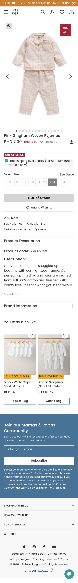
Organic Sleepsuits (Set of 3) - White (50, 384)
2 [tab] (20, 131)
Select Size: (12, 174)
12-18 (30, 182)
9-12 (19, 182)
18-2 (42, 182)
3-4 (62, 182)
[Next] (71, 76)
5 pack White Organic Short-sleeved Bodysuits (19, 384)
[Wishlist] (31, 335)
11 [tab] (48, 131)
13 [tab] (55, 131)
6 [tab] (32, 131)
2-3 (52, 182)
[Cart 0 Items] (71, 12)
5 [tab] (29, 131)
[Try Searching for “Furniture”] (42, 12)
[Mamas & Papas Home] (15, 12)
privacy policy (53, 477)
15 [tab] (61, 131)
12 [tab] (52, 131)
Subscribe (39, 460)
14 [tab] (58, 131)
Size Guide (67, 174)
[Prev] (7, 76)
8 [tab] (39, 131)
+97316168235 (56, 488)
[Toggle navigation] (6, 12)
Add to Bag (20, 401)
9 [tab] (42, 131)
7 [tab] (36, 131)
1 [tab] (16, 131)
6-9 (8, 182)
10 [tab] (45, 131)
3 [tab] (23, 131)
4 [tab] (26, 131)
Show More (11, 294)
